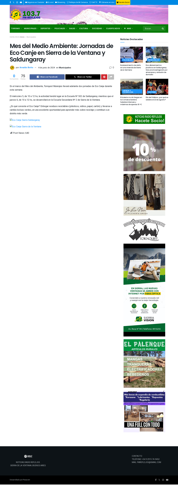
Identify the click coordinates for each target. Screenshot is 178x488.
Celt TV (94, 2)
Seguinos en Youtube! (35, 2)
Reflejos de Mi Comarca (78, 2)
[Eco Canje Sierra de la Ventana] (25, 126)
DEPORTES (45, 28)
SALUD (72, 28)
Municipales (31, 37)
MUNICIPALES (30, 28)
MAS (129, 28)
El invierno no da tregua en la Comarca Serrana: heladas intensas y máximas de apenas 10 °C (131, 100)
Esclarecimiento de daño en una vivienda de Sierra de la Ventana (130, 67)
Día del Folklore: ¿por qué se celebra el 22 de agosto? (157, 98)
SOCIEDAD (97, 28)
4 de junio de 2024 (46, 67)
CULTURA (83, 28)
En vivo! (50, 2)
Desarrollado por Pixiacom (20, 480)
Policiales (128, 60)
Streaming (61, 2)
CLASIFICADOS (113, 28)
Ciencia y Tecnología (128, 91)
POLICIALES (60, 28)
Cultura (152, 92)
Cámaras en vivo (107, 2)
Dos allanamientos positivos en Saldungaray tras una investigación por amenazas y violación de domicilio (156, 70)
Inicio (22, 37)
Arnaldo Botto (26, 67)
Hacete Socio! (124, 2)
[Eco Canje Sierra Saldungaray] (25, 120)
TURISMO (15, 28)
